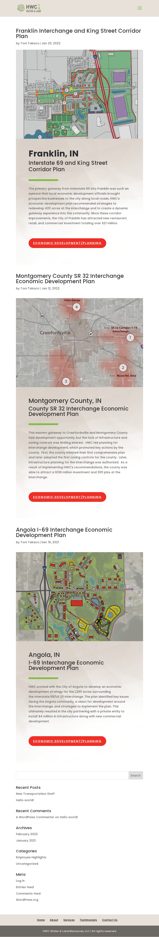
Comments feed (28, 893)
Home (41, 920)
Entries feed (25, 887)
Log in (20, 881)
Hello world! (25, 800)
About (54, 920)
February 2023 (27, 834)
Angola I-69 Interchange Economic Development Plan (64, 532)
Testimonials (88, 920)
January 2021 (26, 840)
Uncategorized (27, 864)
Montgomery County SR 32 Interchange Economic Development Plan (70, 278)
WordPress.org (27, 900)
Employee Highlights (31, 857)
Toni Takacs (29, 43)
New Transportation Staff (35, 794)
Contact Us (109, 920)
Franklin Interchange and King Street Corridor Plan (78, 33)
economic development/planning (67, 243)
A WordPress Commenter (35, 817)
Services (69, 920)
